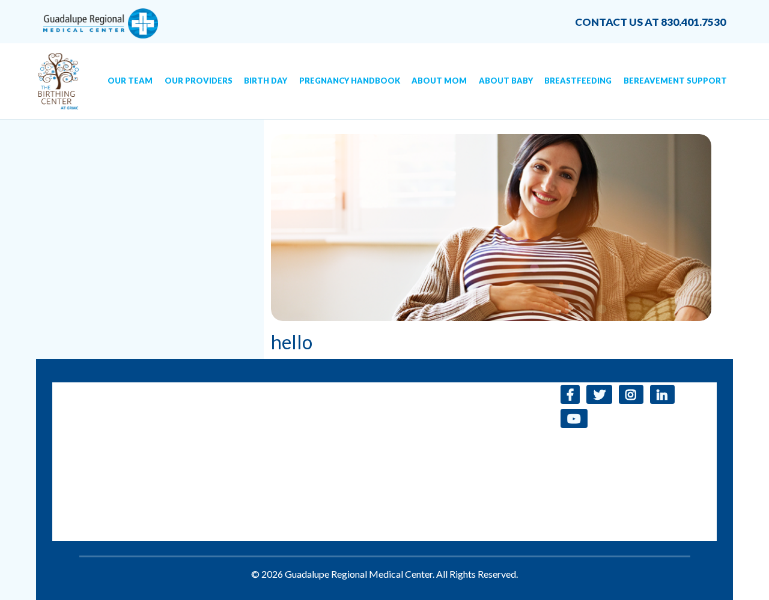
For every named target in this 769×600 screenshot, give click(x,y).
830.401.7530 (218, 389)
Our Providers (199, 80)
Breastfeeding (578, 80)
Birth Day (265, 80)
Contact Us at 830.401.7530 (650, 22)
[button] (570, 394)
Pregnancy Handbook (349, 80)
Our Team (130, 80)
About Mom (439, 80)
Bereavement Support (675, 80)
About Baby (506, 80)
